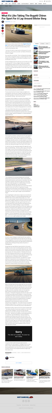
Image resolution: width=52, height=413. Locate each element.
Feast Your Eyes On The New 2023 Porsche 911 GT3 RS (19, 377)
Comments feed (37, 106)
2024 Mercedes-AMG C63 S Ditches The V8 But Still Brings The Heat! (44, 67)
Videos (6, 6)
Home (6, 3)
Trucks (18, 3)
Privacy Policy (19, 405)
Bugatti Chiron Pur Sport (26, 352)
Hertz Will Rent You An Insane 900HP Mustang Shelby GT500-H (44, 377)
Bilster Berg (14, 352)
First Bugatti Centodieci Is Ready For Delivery (31, 377)
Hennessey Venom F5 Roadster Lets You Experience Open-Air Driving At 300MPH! (7, 377)
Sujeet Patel (7, 21)
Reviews (40, 3)
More (10, 6)
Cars (10, 3)
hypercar (7, 353)
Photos (44, 3)
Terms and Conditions (25, 405)
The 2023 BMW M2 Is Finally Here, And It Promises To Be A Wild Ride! (43, 62)
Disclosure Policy (32, 405)
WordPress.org (36, 106)
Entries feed (36, 105)
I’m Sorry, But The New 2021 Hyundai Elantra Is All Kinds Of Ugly (42, 89)
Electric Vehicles (25, 3)
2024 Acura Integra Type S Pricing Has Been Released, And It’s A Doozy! (44, 47)
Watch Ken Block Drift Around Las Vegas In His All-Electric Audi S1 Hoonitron (43, 57)
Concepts (32, 3)
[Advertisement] (26, 8)
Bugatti (19, 352)
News (36, 3)
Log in (35, 104)
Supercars (14, 3)
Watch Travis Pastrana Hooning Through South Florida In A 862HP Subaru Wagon (44, 52)
